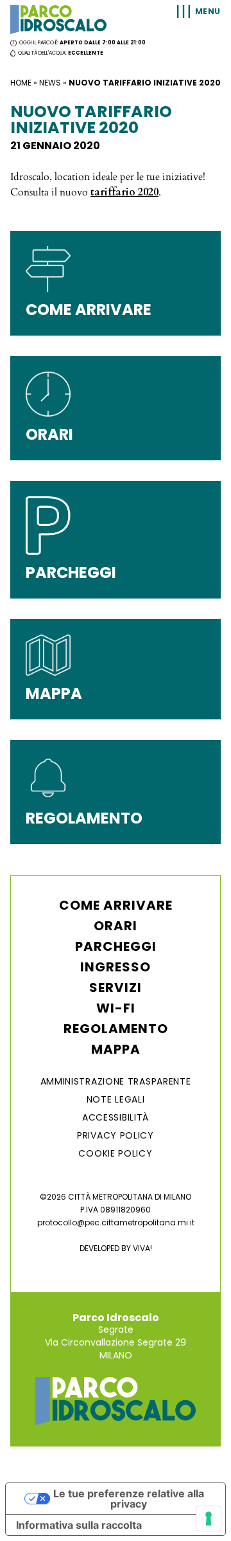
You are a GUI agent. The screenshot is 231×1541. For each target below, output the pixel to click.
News (50, 82)
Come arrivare (116, 905)
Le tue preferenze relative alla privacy (128, 1498)
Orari (115, 926)
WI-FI (115, 1008)
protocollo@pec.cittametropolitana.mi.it (115, 1222)
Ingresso (115, 967)
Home (20, 82)
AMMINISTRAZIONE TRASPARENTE (115, 1081)
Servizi (115, 987)
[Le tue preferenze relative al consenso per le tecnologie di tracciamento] (208, 1518)
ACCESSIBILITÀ (115, 1117)
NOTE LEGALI (116, 1099)
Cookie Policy (115, 1153)
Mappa (116, 1049)
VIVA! (142, 1248)
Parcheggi (116, 946)
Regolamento (116, 1029)
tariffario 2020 (124, 192)
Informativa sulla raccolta (79, 1524)
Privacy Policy (115, 1135)
